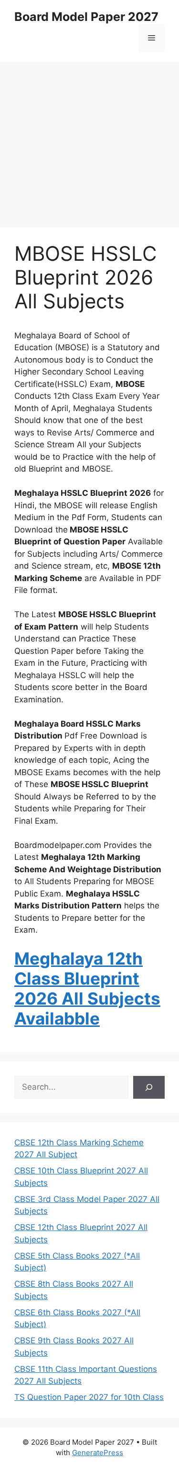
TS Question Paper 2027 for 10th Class (89, 1397)
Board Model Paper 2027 (86, 17)
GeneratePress (97, 1452)
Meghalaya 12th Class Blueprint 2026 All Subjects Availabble (87, 988)
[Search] (149, 1087)
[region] (89, 138)
